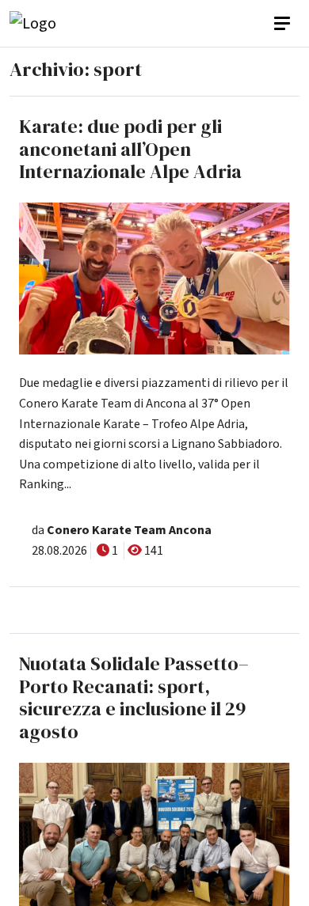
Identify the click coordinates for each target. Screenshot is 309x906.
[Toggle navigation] (283, 24)
